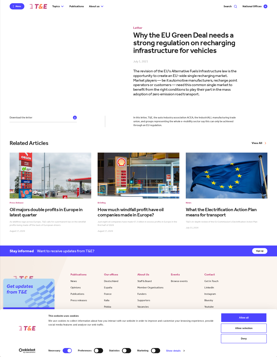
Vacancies (143, 306)
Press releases (79, 300)
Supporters (143, 300)
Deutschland (111, 281)
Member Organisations (150, 287)
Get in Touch (211, 281)
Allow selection (244, 328)
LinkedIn (209, 287)
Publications (76, 6)
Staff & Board (144, 281)
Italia (106, 300)
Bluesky (208, 300)
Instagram (210, 293)
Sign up (260, 251)
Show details (173, 350)
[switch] (98, 350)
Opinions (76, 287)
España (108, 287)
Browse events (179, 281)
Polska (107, 306)
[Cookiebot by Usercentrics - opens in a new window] (27, 350)
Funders (142, 293)
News (74, 281)
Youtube (209, 306)
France (108, 293)
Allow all (244, 317)
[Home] (38, 6)
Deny (244, 338)
